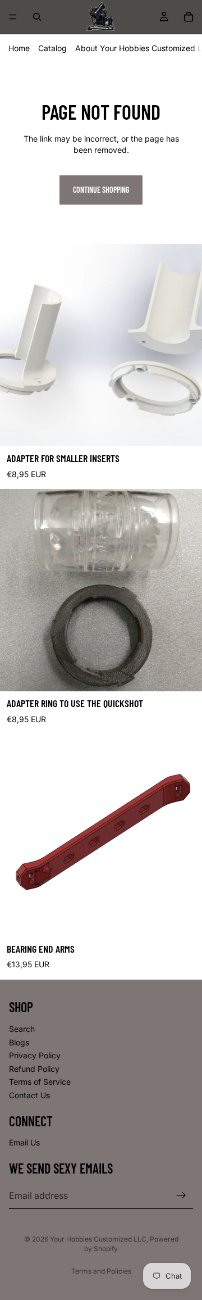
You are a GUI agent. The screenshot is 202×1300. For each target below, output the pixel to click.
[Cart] (188, 16)
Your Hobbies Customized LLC (98, 1239)
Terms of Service (40, 1081)
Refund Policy (34, 1068)
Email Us (24, 1142)
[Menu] (13, 17)
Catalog (52, 48)
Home (19, 48)
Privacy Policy (35, 1055)
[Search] (37, 16)
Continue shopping (101, 189)
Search (22, 1029)
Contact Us (29, 1095)
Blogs (19, 1042)
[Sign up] (181, 1195)
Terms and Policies (101, 1271)
